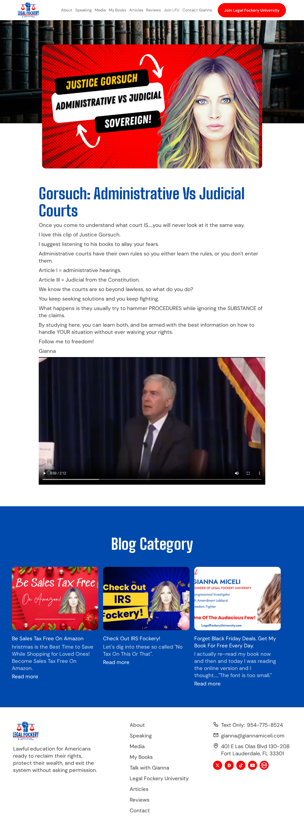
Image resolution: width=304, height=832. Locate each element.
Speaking (83, 10)
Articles (136, 10)
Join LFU (171, 10)
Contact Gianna (197, 10)
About (66, 10)
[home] (28, 10)
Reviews (153, 10)
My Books (117, 10)
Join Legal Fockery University (252, 10)
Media (100, 10)
